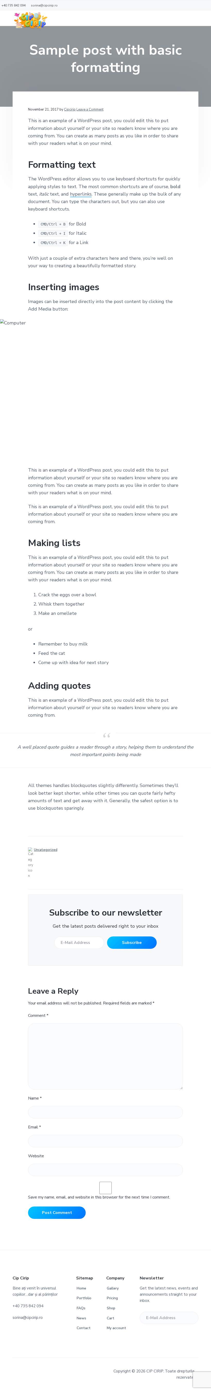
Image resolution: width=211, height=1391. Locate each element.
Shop (111, 1308)
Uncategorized (45, 850)
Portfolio (84, 1298)
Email (34, 1127)
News (81, 1318)
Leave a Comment (89, 109)
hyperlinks (81, 194)
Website (36, 1156)
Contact (84, 1328)
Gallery (113, 1288)
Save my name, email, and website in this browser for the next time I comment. (99, 1197)
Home (81, 1288)
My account (116, 1328)
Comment (38, 1015)
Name (35, 1098)
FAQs (81, 1308)
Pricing (112, 1298)
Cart (110, 1318)
